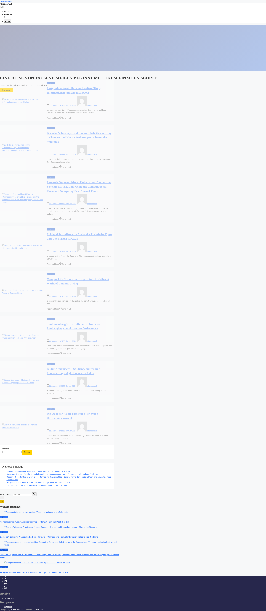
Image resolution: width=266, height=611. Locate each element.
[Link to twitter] (5, 585)
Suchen (5, 448)
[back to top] (2, 501)
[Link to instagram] (5, 581)
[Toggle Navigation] (2, 7)
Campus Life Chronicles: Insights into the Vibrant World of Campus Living (37, 485)
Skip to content (6, 1)
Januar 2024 (9, 598)
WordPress (40, 610)
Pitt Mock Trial (6, 4)
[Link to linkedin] (5, 588)
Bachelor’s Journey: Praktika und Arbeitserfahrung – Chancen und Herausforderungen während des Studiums (79, 137)
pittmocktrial (92, 105)
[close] (2, 497)
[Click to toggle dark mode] (7, 21)
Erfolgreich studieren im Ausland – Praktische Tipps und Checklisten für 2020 (38, 483)
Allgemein (51, 83)
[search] (5, 18)
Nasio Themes (17, 610)
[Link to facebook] (5, 578)
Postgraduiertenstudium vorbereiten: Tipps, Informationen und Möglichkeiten (38, 471)
